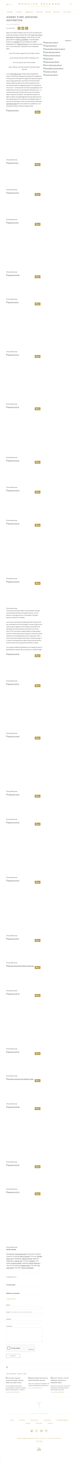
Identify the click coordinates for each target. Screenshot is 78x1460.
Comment (9, 1326)
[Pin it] (24, 134)
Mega (40, 1441)
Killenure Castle (16, 1263)
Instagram (41, 1430)
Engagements (29, 12)
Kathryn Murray (22, 44)
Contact (27, 1423)
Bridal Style (39, 12)
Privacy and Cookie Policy (55, 1438)
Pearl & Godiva (21, 37)
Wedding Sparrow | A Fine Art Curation (39, 5)
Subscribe (39, 1423)
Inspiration (19, 12)
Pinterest (26, 28)
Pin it (37, 112)
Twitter (22, 28)
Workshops (47, 1420)
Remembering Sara (62, 1420)
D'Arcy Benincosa (15, 74)
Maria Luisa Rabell (22, 39)
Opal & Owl (18, 1261)
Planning (48, 12)
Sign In (8, 4)
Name (8, 1305)
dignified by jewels (11, 104)
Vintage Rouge (25, 1265)
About (12, 1420)
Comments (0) (10, 28)
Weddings (10, 12)
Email (19, 1312)
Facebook (19, 28)
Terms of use (43, 1438)
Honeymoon (56, 12)
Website (8, 1319)
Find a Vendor (67, 12)
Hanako (16, 42)
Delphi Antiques (34, 1263)
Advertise (22, 1420)
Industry (50, 1423)
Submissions (34, 1420)
